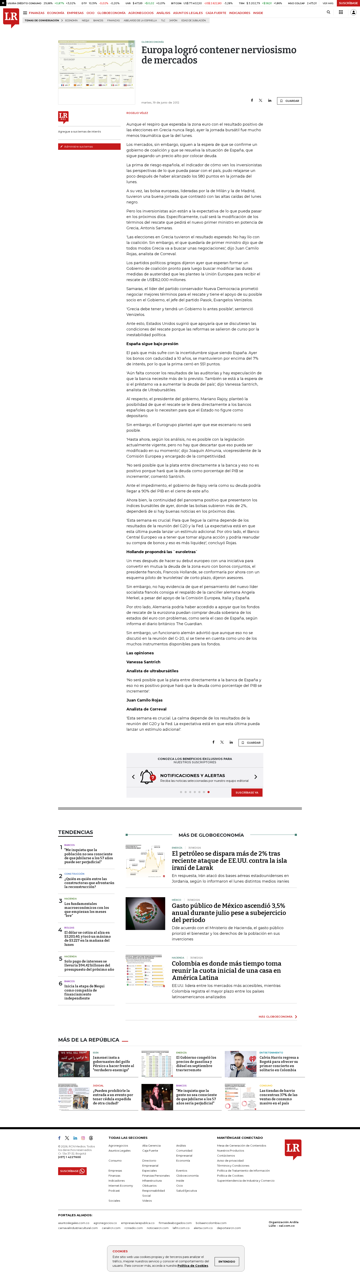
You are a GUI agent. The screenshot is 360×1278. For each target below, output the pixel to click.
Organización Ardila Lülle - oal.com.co (284, 1223)
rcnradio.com (134, 1228)
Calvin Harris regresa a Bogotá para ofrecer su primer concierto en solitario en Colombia (279, 1064)
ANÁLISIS (163, 13)
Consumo (266, 1085)
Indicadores (117, 1180)
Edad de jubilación (193, 20)
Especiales (149, 1170)
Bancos (98, 20)
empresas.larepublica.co (138, 1223)
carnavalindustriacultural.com (78, 1228)
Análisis (181, 1145)
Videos (147, 1200)
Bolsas (69, 927)
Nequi (85, 20)
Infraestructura (152, 1180)
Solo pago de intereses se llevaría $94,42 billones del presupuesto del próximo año (89, 965)
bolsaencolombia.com (211, 1223)
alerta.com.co (203, 1228)
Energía (181, 1052)
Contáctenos (226, 1155)
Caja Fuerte (150, 1150)
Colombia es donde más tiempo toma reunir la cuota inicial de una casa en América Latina (226, 971)
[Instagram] (84, 1138)
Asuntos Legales (119, 1150)
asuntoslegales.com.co (73, 1223)
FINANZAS (36, 13)
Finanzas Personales (156, 1175)
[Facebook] (252, 101)
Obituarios (149, 1185)
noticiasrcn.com (158, 1228)
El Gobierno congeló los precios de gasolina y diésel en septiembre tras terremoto (196, 1064)
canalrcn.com (111, 1228)
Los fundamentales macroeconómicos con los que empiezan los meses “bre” (86, 910)
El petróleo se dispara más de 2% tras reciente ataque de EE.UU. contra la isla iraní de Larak (229, 861)
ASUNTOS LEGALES (188, 13)
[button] (132, 777)
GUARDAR (292, 100)
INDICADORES (239, 13)
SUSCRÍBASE (348, 3)
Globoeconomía (187, 1175)
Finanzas (113, 20)
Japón (173, 20)
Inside (180, 1180)
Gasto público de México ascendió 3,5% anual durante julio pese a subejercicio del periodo (229, 913)
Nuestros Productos (230, 1150)
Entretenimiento (271, 1052)
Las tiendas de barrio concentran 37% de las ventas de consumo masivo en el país (279, 1097)
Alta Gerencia (151, 1145)
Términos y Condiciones (233, 1165)
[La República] (11, 18)
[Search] (328, 12)
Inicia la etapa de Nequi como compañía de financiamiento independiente (84, 992)
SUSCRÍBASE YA (247, 792)
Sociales (114, 1200)
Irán (96, 1052)
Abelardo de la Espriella (140, 20)
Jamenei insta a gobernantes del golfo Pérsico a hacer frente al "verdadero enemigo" (113, 1064)
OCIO (90, 13)
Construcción (74, 873)
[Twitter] (260, 101)
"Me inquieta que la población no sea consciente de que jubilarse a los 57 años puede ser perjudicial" (88, 856)
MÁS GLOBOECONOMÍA (275, 1016)
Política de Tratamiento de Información (243, 1170)
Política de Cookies (193, 1266)
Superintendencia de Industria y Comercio (246, 1180)
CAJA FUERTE (216, 13)
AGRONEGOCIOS (141, 13)
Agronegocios (118, 1145)
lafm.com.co (181, 1228)
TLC (163, 20)
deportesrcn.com (229, 1228)
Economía (71, 20)
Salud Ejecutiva (186, 1190)
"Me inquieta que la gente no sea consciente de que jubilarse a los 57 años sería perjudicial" (196, 1097)
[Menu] (25, 13)
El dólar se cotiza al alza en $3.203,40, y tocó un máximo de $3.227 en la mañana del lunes (87, 939)
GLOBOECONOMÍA (111, 13)
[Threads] (92, 1138)
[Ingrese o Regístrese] (353, 12)
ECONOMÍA (55, 13)
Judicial (98, 1085)
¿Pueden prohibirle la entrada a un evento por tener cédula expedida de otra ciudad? (113, 1097)
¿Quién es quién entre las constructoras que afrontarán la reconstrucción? (89, 883)
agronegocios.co (105, 1223)
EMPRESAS (75, 13)
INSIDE (258, 13)
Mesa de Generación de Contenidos (241, 1145)
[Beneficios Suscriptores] (341, 12)
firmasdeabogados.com (175, 1223)
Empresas (115, 1170)
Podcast (114, 1190)
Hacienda (70, 898)
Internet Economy (121, 1185)
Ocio (179, 1185)
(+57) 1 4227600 (69, 1157)
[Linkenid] (77, 1138)
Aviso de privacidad (230, 1160)
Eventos (181, 1170)
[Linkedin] (269, 101)
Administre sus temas (78, 146)
